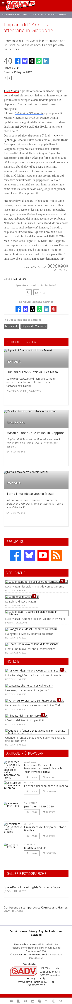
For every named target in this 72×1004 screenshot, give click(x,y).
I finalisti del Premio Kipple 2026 (24, 720)
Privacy (32, 931)
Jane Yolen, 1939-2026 (39, 806)
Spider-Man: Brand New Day (17, 14)
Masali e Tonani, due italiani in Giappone (35, 433)
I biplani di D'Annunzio (29, 113)
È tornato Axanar (35, 847)
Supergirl (50, 14)
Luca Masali (11, 91)
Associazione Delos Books (33, 954)
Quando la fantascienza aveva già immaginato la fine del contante (35, 739)
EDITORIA (14, 361)
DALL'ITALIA (30, 762)
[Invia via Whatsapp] (39, 61)
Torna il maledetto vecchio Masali (30, 494)
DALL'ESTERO (16, 422)
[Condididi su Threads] (32, 61)
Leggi (33, 777)
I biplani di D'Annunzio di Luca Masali (32, 372)
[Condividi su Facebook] (18, 61)
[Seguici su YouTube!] (43, 555)
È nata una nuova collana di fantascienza (30, 649)
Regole (43, 931)
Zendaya (61, 14)
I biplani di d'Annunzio (34, 326)
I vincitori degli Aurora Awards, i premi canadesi (34, 675)
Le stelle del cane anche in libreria (46, 786)
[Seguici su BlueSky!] (29, 555)
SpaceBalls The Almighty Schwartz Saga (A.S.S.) (32, 889)
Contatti (36, 934)
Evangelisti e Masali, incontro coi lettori (29, 634)
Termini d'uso (18, 931)
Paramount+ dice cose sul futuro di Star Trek (33, 705)
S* (18, 67)
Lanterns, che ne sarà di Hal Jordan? (27, 690)
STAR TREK (29, 844)
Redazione (56, 931)
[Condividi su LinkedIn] (46, 61)
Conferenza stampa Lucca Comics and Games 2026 (36, 909)
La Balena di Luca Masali (20, 601)
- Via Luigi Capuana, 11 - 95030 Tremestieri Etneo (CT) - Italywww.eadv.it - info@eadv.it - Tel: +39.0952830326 (39, 977)
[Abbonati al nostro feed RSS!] (56, 555)
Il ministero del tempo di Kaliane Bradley (45, 828)
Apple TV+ (38, 14)
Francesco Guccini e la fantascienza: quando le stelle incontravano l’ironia (43, 768)
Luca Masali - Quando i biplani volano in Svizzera (35, 618)
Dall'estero (20, 278)
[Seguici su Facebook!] (15, 555)
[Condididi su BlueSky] (25, 61)
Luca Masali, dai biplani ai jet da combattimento (34, 586)
